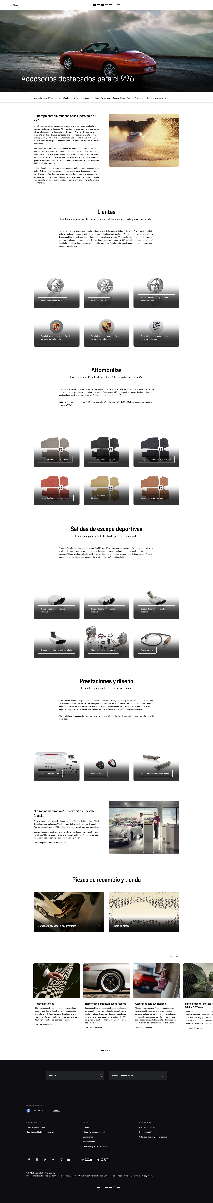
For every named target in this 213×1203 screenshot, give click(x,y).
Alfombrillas (67, 98)
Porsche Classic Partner (123, 98)
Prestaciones (106, 98)
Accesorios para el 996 (43, 98)
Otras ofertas (140, 98)
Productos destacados (156, 98)
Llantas (57, 98)
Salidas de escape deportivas (86, 98)
